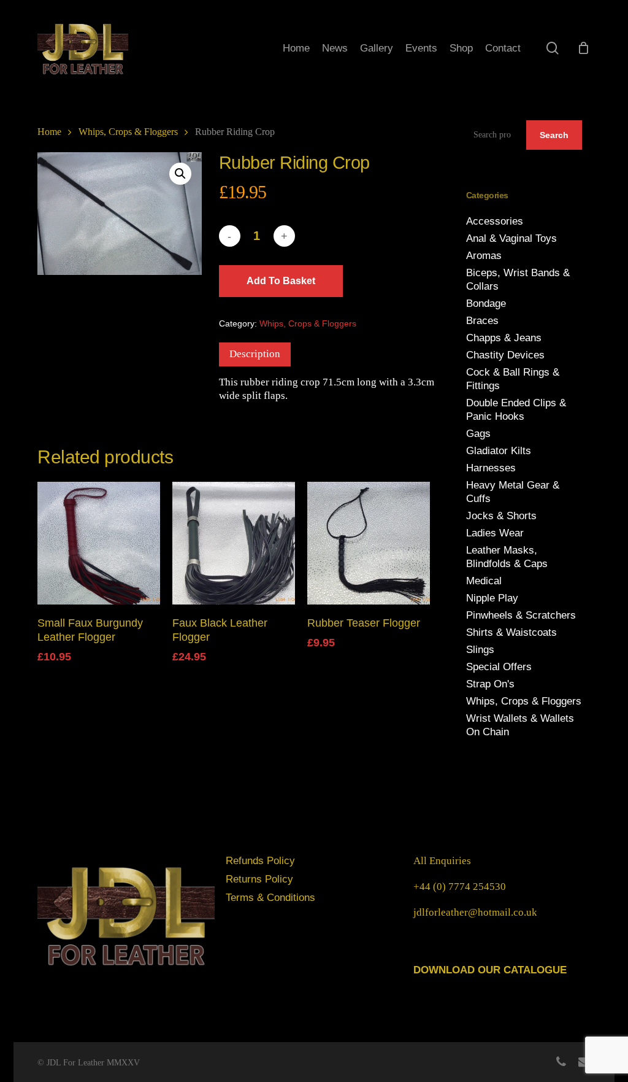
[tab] (255, 354)
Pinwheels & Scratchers (521, 615)
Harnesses (491, 468)
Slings (480, 649)
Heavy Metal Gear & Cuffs (512, 491)
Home (49, 131)
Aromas (484, 255)
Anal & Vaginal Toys (511, 238)
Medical (484, 581)
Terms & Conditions (270, 897)
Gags (478, 433)
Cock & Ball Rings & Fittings (512, 379)
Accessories (494, 221)
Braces (482, 321)
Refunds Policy (260, 861)
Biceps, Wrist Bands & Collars (518, 279)
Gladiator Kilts (498, 451)
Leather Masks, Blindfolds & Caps (507, 557)
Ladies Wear (495, 533)
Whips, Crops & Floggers (128, 131)
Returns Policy (259, 879)
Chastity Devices (505, 355)
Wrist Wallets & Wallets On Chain (520, 725)
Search (554, 135)
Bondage (486, 303)
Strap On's (490, 684)
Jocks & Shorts (501, 516)
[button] (180, 174)
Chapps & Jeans (504, 338)
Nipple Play (492, 598)
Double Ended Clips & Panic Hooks (516, 409)
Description (254, 354)
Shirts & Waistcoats (511, 632)
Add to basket (281, 281)
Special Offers (499, 667)
